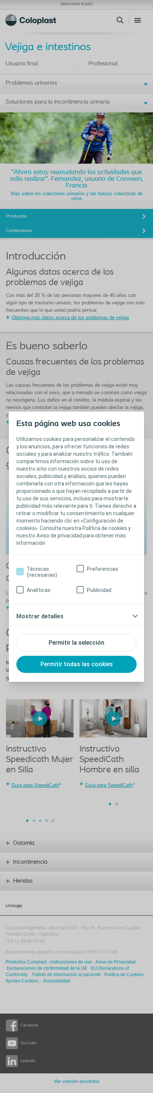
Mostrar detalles (40, 616)
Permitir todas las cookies (76, 664)
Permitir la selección (76, 642)
